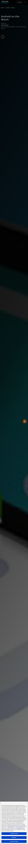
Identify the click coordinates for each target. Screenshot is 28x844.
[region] (14, 822)
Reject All (14, 837)
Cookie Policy (11, 826)
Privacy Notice (19, 826)
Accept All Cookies (14, 841)
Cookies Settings (14, 833)
